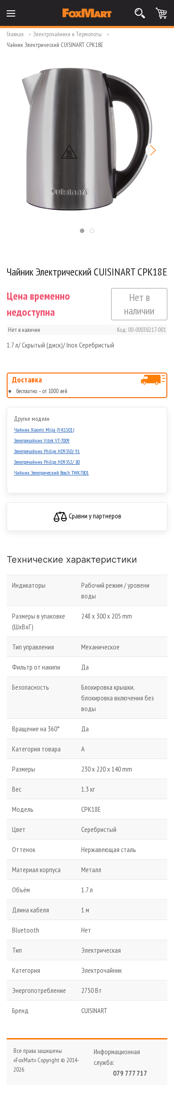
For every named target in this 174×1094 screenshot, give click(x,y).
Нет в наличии (139, 304)
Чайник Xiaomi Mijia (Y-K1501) (44, 429)
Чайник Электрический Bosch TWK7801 (51, 472)
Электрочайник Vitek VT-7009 (42, 440)
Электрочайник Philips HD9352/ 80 (47, 461)
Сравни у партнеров (94, 515)
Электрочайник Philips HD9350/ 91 (47, 451)
